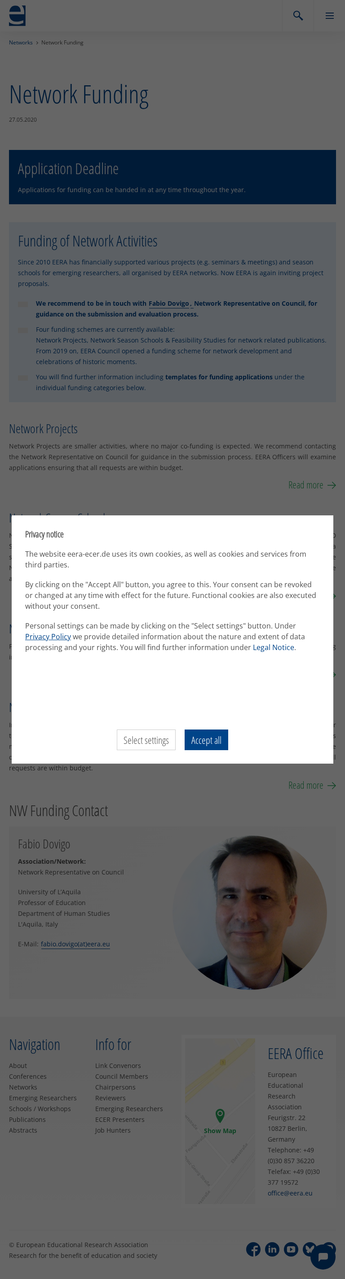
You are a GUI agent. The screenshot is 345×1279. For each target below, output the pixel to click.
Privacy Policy (48, 637)
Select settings (146, 740)
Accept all (206, 740)
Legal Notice (273, 647)
